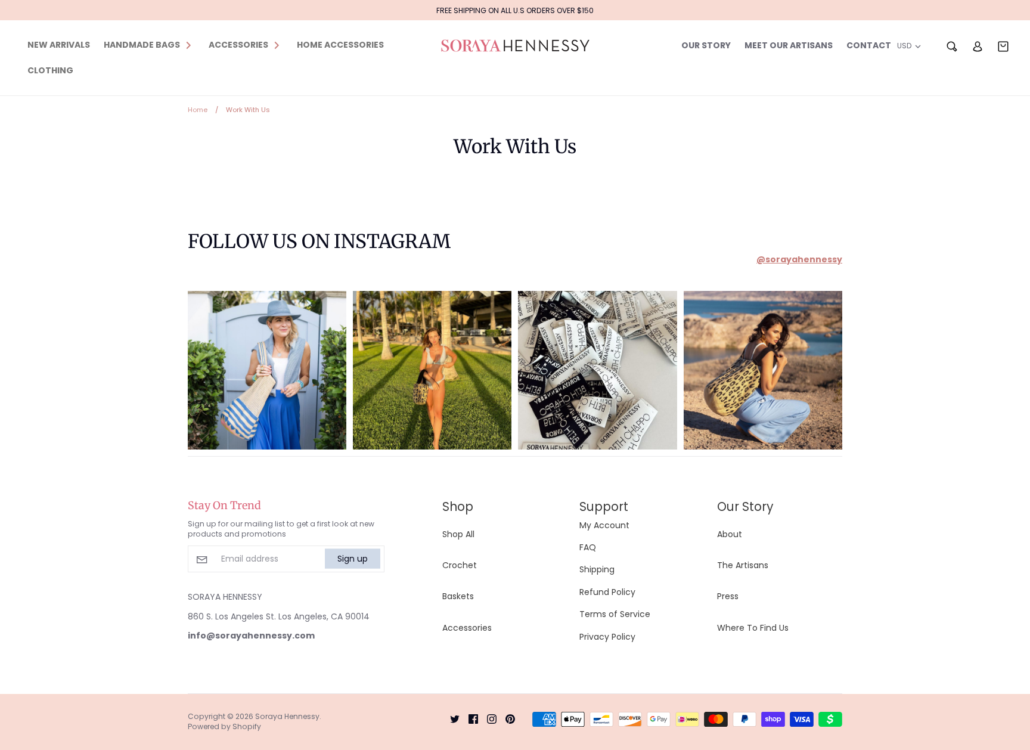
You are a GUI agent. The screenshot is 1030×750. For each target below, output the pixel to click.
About (729, 534)
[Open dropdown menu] (188, 45)
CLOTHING (50, 70)
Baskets (458, 596)
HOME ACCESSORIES (340, 45)
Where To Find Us (753, 628)
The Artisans (742, 565)
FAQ (587, 547)
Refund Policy (607, 592)
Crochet (459, 565)
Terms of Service (614, 614)
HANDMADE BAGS (142, 45)
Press (728, 596)
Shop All (458, 534)
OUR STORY (706, 45)
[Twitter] (450, 718)
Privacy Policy (607, 637)
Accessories (467, 628)
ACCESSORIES (238, 45)
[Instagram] (487, 718)
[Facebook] (469, 718)
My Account (604, 525)
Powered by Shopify (224, 726)
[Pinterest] (506, 718)
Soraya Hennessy (287, 716)
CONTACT (868, 45)
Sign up (352, 559)
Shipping (597, 569)
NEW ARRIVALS (58, 45)
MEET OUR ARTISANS (788, 45)
